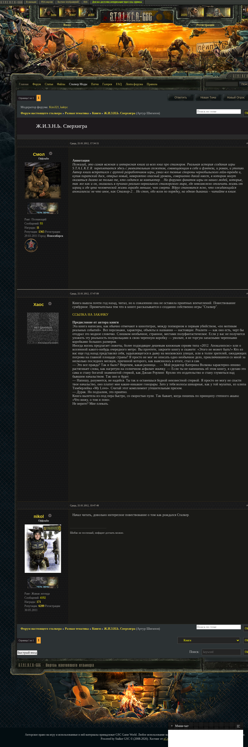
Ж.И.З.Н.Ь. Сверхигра (119, 113)
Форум (36, 84)
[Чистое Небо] (87, 16)
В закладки (31, 2)
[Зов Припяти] (191, 16)
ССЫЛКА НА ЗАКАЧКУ (90, 314)
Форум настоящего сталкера (41, 113)
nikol (39, 516)
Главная (24, 84)
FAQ (119, 84)
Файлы (61, 84)
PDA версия (47, 2)
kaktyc (64, 107)
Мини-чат (180, 726)
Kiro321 (54, 107)
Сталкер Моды (78, 84)
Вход (67, 25)
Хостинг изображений (68, 2)
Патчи (95, 84)
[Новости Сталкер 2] (218, 16)
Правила (152, 84)
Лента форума (134, 84)
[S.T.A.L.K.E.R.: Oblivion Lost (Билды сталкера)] (48, 16)
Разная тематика (77, 113)
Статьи (49, 84)
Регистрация (205, 25)
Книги (96, 113)
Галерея (107, 84)
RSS (85, 2)
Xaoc (38, 304)
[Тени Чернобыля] (68, 16)
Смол (39, 154)
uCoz (166, 738)
